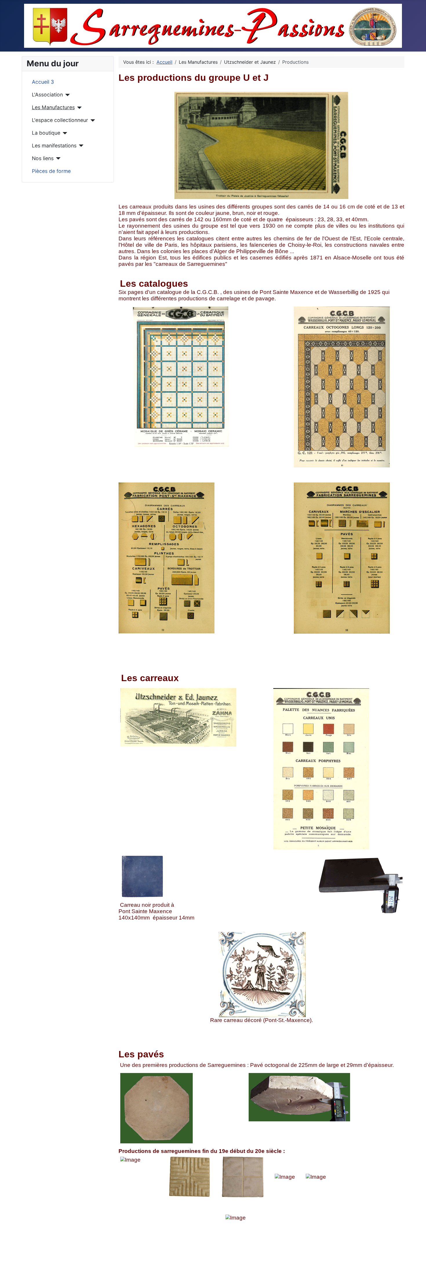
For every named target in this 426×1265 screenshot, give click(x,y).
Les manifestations (54, 145)
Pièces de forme (51, 171)
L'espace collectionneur (60, 120)
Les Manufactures (53, 107)
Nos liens (43, 158)
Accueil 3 (43, 82)
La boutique (46, 133)
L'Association (47, 95)
